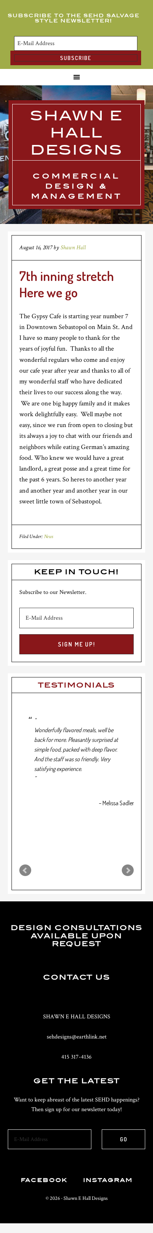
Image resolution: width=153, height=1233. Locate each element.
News (48, 536)
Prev (25, 870)
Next (128, 870)
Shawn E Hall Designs (76, 132)
